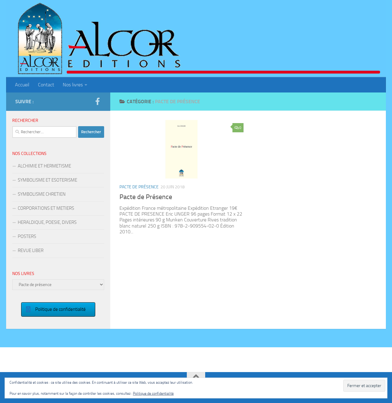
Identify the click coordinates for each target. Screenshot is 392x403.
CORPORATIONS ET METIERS (46, 208)
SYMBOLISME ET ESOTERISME (47, 180)
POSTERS (27, 236)
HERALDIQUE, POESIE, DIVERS (47, 222)
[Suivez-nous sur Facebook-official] (97, 101)
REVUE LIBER (30, 250)
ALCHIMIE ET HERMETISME (44, 166)
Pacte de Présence (145, 197)
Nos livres (73, 85)
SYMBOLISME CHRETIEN (42, 194)
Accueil (22, 85)
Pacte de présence (139, 187)
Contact (46, 85)
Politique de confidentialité (153, 393)
